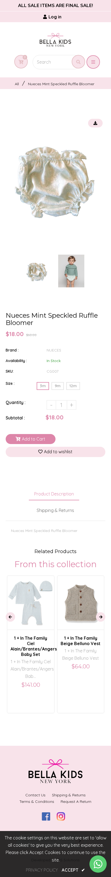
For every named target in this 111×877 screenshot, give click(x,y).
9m (58, 385)
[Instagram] (63, 819)
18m (75, 598)
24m (89, 598)
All (17, 83)
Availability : (16, 360)
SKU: (9, 371)
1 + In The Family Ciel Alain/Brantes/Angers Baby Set (31, 646)
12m (73, 385)
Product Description (54, 494)
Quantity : (16, 402)
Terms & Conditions (36, 801)
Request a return (76, 801)
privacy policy (42, 870)
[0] (19, 62)
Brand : (12, 350)
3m (43, 385)
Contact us (35, 795)
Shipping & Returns (55, 510)
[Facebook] (48, 819)
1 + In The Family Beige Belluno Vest (80, 640)
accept (73, 870)
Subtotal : (15, 418)
